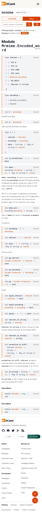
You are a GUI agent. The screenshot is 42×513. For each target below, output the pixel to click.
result (21, 147)
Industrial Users (7, 458)
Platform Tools (26, 458)
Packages (5, 478)
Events (4, 488)
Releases (5, 454)
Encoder (15, 409)
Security (14, 505)
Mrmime (5, 33)
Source (37, 49)
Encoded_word (14, 33)
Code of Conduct (28, 510)
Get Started (25, 454)
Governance (6, 510)
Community (6, 483)
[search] (35, 494)
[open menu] (38, 4)
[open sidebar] (35, 500)
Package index (7, 30)
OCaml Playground (28, 488)
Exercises (24, 478)
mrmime (7, 12)
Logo (23, 493)
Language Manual (27, 463)
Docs (31, 19)
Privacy (16, 510)
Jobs (3, 498)
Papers (23, 483)
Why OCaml (6, 468)
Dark (22, 436)
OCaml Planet (7, 493)
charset (21, 137)
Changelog (6, 449)
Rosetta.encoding (18, 77)
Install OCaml (26, 449)
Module (24, 33)
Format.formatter (13, 261)
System (35, 436)
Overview (12, 19)
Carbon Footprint (26, 505)
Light (9, 436)
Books (23, 473)
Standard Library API (29, 468)
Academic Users (8, 463)
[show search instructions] (37, 24)
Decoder (15, 394)
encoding (17, 112)
